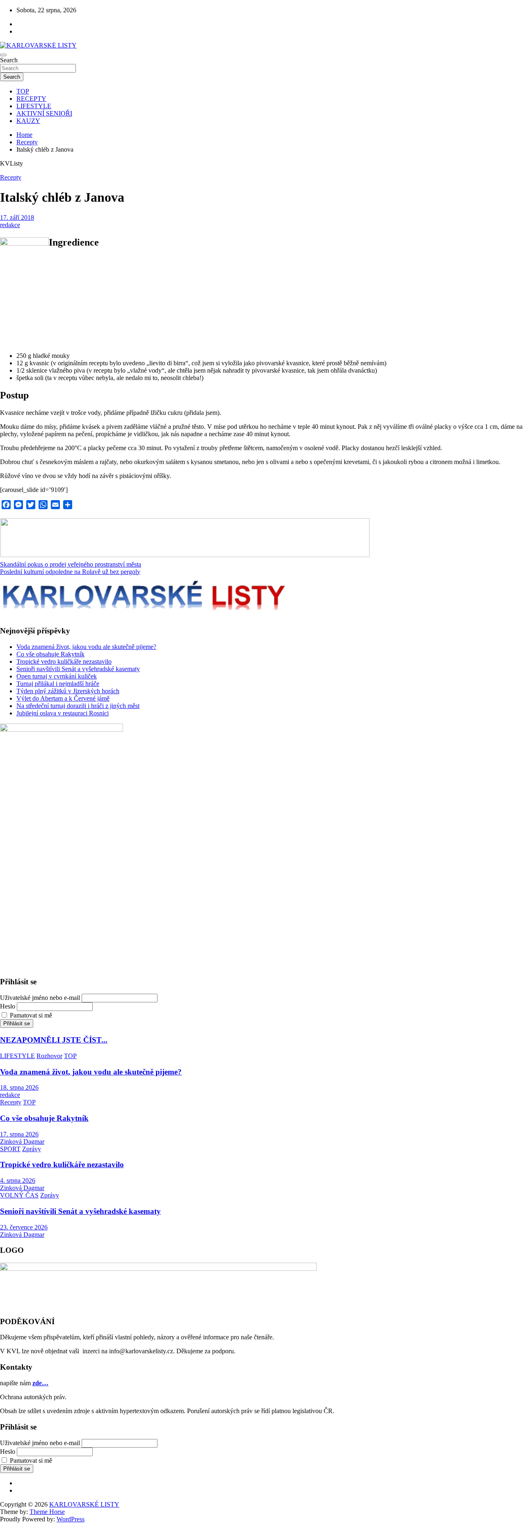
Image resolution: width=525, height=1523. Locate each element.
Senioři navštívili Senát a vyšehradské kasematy (78, 668)
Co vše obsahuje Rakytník (50, 654)
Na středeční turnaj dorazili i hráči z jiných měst (77, 705)
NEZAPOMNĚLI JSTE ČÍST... (53, 1040)
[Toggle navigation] (3, 55)
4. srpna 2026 (17, 1180)
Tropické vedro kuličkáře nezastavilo (64, 661)
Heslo (7, 1006)
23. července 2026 (24, 1227)
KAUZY (28, 120)
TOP (22, 91)
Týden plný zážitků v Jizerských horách (67, 691)
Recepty (10, 177)
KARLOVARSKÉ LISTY (84, 1504)
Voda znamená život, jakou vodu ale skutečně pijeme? (86, 646)
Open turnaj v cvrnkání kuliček (56, 676)
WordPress (70, 1519)
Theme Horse (47, 1511)
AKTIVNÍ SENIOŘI (44, 113)
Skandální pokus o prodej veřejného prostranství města (70, 564)
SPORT (10, 1148)
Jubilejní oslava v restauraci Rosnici (62, 713)
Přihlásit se (16, 1023)
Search (9, 60)
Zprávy (31, 1148)
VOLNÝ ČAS (19, 1195)
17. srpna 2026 (19, 1134)
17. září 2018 (17, 217)
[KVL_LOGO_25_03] (185, 554)
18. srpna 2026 (19, 1087)
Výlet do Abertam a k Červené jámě (63, 698)
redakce (10, 224)
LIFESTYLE (33, 105)
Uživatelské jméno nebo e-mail (40, 997)
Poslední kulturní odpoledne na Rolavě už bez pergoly (70, 571)
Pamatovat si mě (31, 1015)
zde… (40, 1383)
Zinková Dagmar (22, 1141)
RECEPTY (31, 98)
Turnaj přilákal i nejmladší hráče (57, 683)
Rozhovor (49, 1055)
